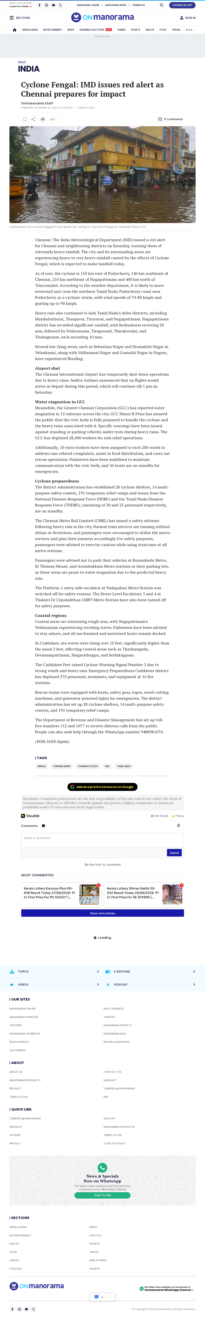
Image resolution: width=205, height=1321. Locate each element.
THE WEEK (15, 1025)
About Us (15, 1072)
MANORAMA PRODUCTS (24, 1080)
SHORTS (94, 1269)
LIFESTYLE (95, 1235)
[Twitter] (60, 5)
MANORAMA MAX (115, 1034)
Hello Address (114, 1009)
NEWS (70, 29)
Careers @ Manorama (119, 1088)
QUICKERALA (17, 1050)
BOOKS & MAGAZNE (116, 1042)
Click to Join (102, 1195)
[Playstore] (96, 1289)
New (109, 29)
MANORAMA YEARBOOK (24, 1034)
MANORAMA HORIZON (23, 1017)
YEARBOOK (138, 5)
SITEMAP (15, 1135)
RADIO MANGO (19, 1042)
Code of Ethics (114, 1143)
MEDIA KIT (110, 1080)
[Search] (161, 5)
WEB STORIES (97, 1260)
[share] (33, 119)
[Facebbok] (12, 1309)
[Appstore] (125, 1289)
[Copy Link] (52, 119)
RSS (106, 1097)
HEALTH (150, 29)
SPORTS (135, 29)
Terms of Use (18, 1097)
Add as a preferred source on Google (104, 787)
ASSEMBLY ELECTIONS (95, 29)
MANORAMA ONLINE (88, 5)
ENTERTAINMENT (52, 29)
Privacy (15, 1088)
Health (14, 1244)
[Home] (14, 30)
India (29, 68)
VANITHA (109, 1017)
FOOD (163, 29)
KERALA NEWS (30, 29)
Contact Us (112, 1072)
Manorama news (115, 5)
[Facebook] (39, 5)
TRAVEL (176, 29)
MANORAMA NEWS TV (118, 1025)
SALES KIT (110, 1118)
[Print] (43, 119)
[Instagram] (46, 5)
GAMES (121, 29)
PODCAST (15, 1269)
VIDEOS (14, 1260)
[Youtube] (53, 5)
